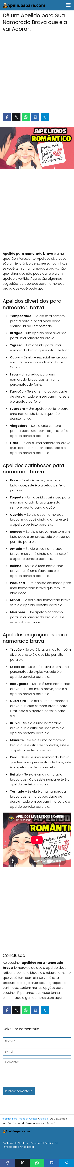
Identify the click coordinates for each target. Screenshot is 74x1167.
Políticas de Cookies (15, 1143)
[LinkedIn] (35, 117)
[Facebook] (7, 117)
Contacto (36, 1143)
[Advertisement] (37, 70)
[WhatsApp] (26, 117)
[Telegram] (45, 117)
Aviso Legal (27, 1147)
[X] (16, 117)
